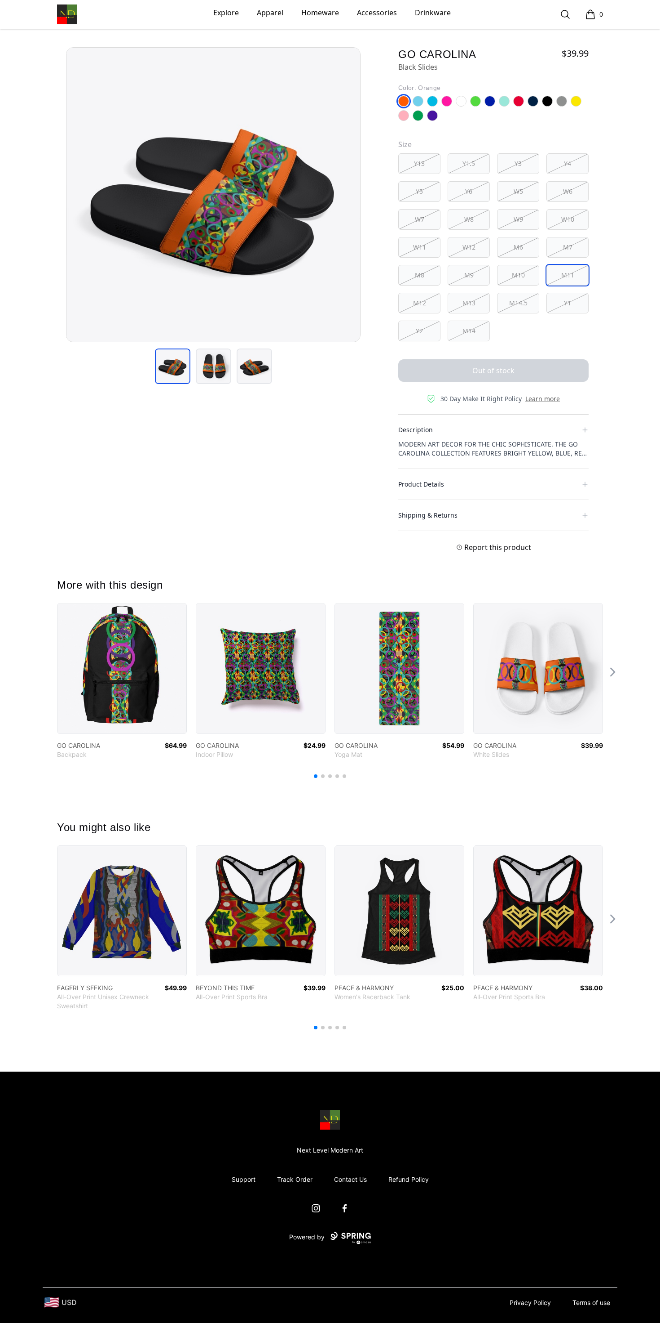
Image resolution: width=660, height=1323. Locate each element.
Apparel (270, 13)
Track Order (294, 1179)
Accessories (377, 13)
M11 (567, 275)
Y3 (518, 163)
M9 (469, 275)
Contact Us (350, 1179)
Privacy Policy (530, 1302)
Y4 (567, 163)
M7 (567, 247)
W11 (419, 247)
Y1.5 (468, 163)
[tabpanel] (213, 194)
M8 (419, 275)
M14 (468, 330)
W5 (518, 191)
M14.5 (518, 303)
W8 (469, 219)
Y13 (419, 163)
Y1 (567, 303)
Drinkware (433, 13)
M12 (419, 303)
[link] (121, 668)
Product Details (421, 484)
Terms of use (591, 1302)
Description (415, 429)
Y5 (419, 191)
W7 (419, 219)
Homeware (320, 13)
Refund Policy (408, 1179)
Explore (226, 13)
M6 (518, 247)
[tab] (172, 366)
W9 (518, 219)
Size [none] (405, 144)
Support (243, 1179)
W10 (567, 219)
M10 (518, 275)
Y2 (419, 330)
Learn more (542, 398)
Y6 (468, 191)
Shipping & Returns (428, 515)
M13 (468, 303)
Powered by (307, 1237)
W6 (567, 191)
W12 (468, 247)
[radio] (419, 163)
